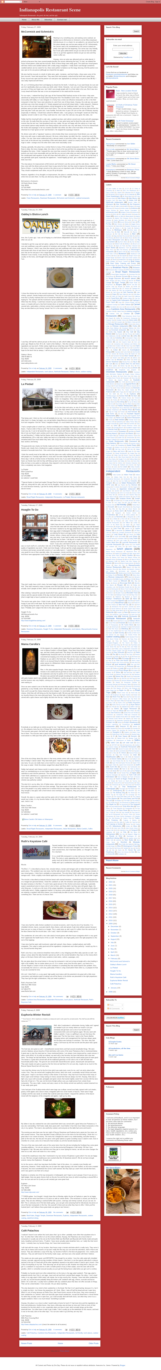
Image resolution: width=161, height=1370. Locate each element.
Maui (136, 567)
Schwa (120, 722)
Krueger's (118, 513)
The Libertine (112, 798)
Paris (117, 641)
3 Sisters (119, 192)
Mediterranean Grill (124, 573)
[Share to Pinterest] (78, 195)
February (114, 958)
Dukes (135, 376)
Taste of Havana (135, 777)
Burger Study (133, 282)
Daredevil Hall (117, 356)
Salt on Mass (130, 710)
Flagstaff (114, 407)
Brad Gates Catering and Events (123, 263)
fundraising (120, 421)
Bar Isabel (127, 228)
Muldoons (118, 597)
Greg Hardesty (111, 443)
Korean (129, 511)
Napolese (121, 601)
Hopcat (110, 463)
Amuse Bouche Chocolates (128, 210)
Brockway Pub (133, 274)
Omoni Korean (135, 628)
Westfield (124, 842)
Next (133, 604)
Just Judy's (117, 502)
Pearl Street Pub (111, 646)
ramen (110, 676)
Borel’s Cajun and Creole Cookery (127, 257)
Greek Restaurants (116, 441)
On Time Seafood (113, 630)
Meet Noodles (136, 573)
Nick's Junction (129, 606)
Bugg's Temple (40, 1215)
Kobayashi (109, 511)
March (113, 955)
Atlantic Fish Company (121, 218)
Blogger (122, 1365)
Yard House (117, 848)
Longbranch (109, 540)
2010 (111, 920)
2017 (111, 898)
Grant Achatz (130, 437)
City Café (129, 332)
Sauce (135, 718)
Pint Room (135, 656)
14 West (117, 190)
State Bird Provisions (122, 755)
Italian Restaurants (69, 829)
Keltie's (135, 502)
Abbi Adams (122, 198)
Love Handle (136, 544)
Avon (115, 222)
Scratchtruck (126, 724)
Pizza (116, 658)
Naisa (135, 599)
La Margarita (129, 516)
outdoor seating (86, 371)
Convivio (109, 342)
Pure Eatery (134, 670)
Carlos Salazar (125, 304)
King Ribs (112, 509)
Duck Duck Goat (125, 376)
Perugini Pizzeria (133, 650)
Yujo (107, 850)
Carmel (136, 304)
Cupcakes (118, 352)
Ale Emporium (135, 204)
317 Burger (136, 192)
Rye (118, 706)
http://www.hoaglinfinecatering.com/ (33, 620)
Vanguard (134, 830)
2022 (111, 882)
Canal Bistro (115, 298)
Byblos (128, 286)
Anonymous (110, 144)
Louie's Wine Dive (112, 542)
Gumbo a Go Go (120, 447)
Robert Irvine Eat (122, 692)
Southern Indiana (113, 747)
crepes (137, 346)
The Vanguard (135, 804)
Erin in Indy (110, 149)
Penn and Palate (132, 646)
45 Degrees (120, 194)
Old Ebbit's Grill (125, 627)
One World (137, 630)
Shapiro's (127, 732)
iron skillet (131, 144)
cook (117, 342)
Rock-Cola (134, 692)
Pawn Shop (117, 645)
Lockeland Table (122, 538)
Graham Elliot (112, 435)
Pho (114, 654)
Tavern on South (123, 781)
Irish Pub (115, 481)
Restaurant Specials (112, 684)
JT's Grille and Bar (127, 500)
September (115, 936)
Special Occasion (123, 749)
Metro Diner (136, 575)
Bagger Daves (135, 224)
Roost (125, 697)
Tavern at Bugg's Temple (124, 779)
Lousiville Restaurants (114, 544)
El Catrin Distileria (119, 386)
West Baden (128, 840)
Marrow (116, 563)
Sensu (120, 728)
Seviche (130, 730)
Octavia (130, 622)
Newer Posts (26, 1343)
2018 (111, 895)
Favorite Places (112, 398)
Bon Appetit (123, 255)
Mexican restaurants (78, 497)
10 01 (127, 188)
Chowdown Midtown (128, 328)
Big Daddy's (130, 240)
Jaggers (135, 487)
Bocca (115, 255)
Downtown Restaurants (48, 198)
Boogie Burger (110, 257)
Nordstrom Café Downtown (120, 614)
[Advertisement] (118, 1069)
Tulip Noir (135, 822)
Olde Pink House (113, 628)
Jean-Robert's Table (128, 491)
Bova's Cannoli (122, 261)
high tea (113, 457)
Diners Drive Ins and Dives (130, 364)
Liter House (129, 534)
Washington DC (132, 836)
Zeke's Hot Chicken (123, 852)
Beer (134, 234)
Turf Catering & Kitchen (114, 824)
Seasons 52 (124, 726)
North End (134, 614)
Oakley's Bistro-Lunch (34, 214)
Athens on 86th (118, 216)
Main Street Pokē (113, 555)
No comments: (58, 996)
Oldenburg (124, 629)
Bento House (128, 238)
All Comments (114, 1008)
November (115, 930)
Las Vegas (126, 524)
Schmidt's (135, 720)
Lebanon (128, 530)
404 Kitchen (111, 194)
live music (115, 536)
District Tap (123, 366)
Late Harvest (127, 526)
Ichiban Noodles (135, 467)
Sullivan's (135, 759)
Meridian (120, 575)
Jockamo (120, 494)
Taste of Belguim (122, 777)
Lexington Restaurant (125, 532)
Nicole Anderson (116, 608)
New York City (124, 605)
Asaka (136, 214)
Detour (128, 359)
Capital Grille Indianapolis (120, 300)
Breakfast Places (120, 267)
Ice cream (123, 467)
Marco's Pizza (136, 559)
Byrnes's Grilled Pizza (112, 288)
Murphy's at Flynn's (131, 597)
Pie (121, 656)
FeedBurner (127, 57)
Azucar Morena (124, 222)
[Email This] (69, 195)
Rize (131, 690)
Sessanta (122, 730)
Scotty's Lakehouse (112, 724)
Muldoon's (109, 597)
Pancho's (124, 639)
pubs (122, 668)
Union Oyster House (132, 828)
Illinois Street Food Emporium (117, 469)
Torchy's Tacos (127, 814)
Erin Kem (137, 392)
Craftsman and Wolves (130, 344)
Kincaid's (111, 507)
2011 (111, 917)
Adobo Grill (133, 200)
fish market (111, 405)
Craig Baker (109, 346)
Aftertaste (109, 204)
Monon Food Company (127, 589)
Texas (130, 784)
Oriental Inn (112, 634)
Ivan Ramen (121, 485)
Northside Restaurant (61, 371)
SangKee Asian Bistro (122, 716)
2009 (111, 924)
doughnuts (109, 370)
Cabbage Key (136, 288)
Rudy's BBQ (120, 700)
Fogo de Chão (113, 411)
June (113, 946)
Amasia (116, 208)
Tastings (110, 779)
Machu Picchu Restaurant (114, 551)
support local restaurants (126, 765)
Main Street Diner (135, 553)
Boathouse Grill (135, 253)
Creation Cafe (119, 346)
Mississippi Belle (126, 583)
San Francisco (116, 712)
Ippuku (108, 481)
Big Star (132, 242)
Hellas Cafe (117, 455)
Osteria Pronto (132, 634)
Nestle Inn (137, 602)
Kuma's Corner (131, 513)
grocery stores (135, 443)
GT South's (111, 445)
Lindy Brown (118, 534)
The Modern (118, 800)
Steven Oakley (116, 759)
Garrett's (131, 423)
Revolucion (120, 686)
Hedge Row (133, 453)
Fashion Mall (123, 396)
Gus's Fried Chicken (134, 447)
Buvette (120, 286)
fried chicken (119, 420)
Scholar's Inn (110, 722)
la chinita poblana (129, 514)
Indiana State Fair (120, 477)
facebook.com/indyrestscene (116, 74)
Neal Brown (119, 603)
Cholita (134, 326)
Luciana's (111, 546)
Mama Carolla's (30, 644)
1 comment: (57, 195)
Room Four (116, 697)
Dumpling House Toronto (113, 378)
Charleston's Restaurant (130, 318)
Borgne (108, 259)
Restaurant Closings (130, 682)
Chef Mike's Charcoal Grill (132, 322)
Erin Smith (112, 394)
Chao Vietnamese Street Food (131, 316)
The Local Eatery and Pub (129, 798)
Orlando (122, 634)
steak (135, 755)
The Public (127, 800)
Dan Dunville (136, 352)
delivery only (110, 359)
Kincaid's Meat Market (123, 507)
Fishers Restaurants (125, 406)
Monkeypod (114, 589)
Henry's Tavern (128, 455)
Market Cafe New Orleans (129, 561)
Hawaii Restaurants (121, 453)
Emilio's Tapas (119, 392)
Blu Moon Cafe (121, 251)
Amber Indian (125, 208)
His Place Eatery (111, 459)
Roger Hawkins (126, 695)
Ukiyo (135, 826)
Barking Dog (110, 232)
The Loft (109, 800)
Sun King (129, 761)
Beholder (108, 236)
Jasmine (116, 491)
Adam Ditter (122, 200)
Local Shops (133, 536)
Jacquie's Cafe (126, 487)
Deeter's (115, 358)
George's (108, 427)
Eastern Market (123, 380)
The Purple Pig (112, 802)
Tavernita (108, 783)
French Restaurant (133, 418)
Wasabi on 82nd (115, 836)
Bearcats (126, 234)
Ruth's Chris (122, 702)
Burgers (119, 284)
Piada (116, 656)
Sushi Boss (123, 767)
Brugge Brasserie (115, 278)
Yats (131, 848)
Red (118, 678)
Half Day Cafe (119, 449)
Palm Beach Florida (112, 639)
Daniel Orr (134, 354)
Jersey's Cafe (136, 493)
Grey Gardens (124, 443)
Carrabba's (113, 307)
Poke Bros (135, 662)
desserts (120, 360)
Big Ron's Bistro (122, 242)
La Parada (133, 518)
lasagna (118, 526)
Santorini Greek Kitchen (115, 718)
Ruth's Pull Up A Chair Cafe (120, 704)
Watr (124, 838)
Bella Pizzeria (123, 236)
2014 (111, 908)
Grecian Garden (124, 439)
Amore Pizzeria (111, 210)
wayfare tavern (133, 838)
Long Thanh (133, 538)
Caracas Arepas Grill (131, 302)
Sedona (135, 726)
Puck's (136, 668)
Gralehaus (122, 435)
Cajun (114, 294)
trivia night (119, 822)
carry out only (130, 307)
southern (137, 745)
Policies (108, 664)
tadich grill (130, 771)
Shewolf (127, 734)
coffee (135, 336)
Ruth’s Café (111, 702)
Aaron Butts (111, 198)
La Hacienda (118, 517)
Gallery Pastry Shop (132, 421)
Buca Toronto (122, 280)
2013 (111, 911)
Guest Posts (131, 445)
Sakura (121, 710)
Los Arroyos (133, 540)
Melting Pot (111, 575)
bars (118, 232)
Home (24, 20)
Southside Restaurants (129, 747)
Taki (118, 773)
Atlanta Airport (129, 216)
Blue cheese (131, 251)
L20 (120, 514)
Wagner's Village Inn (134, 834)
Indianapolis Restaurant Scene (50, 9)
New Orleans (112, 604)
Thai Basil (137, 784)
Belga (115, 236)
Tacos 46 (121, 771)
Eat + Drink (122, 382)
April (112, 952)
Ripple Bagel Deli (111, 690)
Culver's (124, 350)
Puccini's (128, 668)
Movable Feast (120, 593)
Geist (115, 425)
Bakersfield (119, 226)
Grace (138, 433)
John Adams (110, 498)
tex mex (123, 784)
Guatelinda (121, 445)
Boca (109, 255)
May (112, 949)
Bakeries (110, 226)
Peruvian (108, 652)
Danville (108, 356)
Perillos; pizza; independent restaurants (126, 648)
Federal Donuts (126, 398)
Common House (123, 340)
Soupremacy (128, 745)
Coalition (137, 334)
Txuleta (138, 824)
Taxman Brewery (129, 783)
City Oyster (119, 334)
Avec (135, 220)
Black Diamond (132, 246)
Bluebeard (122, 254)
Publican (115, 668)
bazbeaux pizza (133, 170)
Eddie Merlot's (110, 384)
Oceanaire (121, 623)
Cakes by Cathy (116, 296)
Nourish (115, 620)
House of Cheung (111, 465)
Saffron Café (134, 706)
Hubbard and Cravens (127, 465)
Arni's (114, 214)
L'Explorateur (110, 515)
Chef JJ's (108, 322)
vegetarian (109, 832)
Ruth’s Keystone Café (34, 841)
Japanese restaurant (127, 489)
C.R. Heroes (125, 288)
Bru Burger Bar (135, 276)
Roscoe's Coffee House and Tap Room (124, 699)
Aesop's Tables (132, 202)
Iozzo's (135, 479)
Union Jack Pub (118, 828)
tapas (134, 773)
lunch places (49, 371)
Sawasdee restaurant (123, 720)
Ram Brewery (136, 674)
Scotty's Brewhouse (131, 722)
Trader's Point (127, 818)
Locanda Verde (110, 538)
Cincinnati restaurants (118, 330)
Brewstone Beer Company (116, 269)
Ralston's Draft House (122, 674)
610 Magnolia (130, 194)
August (113, 939)
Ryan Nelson (135, 705)
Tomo (117, 812)
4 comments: (58, 494)
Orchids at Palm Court (133, 632)
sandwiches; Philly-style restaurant (126, 714)
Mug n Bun (134, 595)
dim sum (109, 364)
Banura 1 (118, 228)
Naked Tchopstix (111, 600)
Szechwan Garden (112, 769)
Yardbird (125, 848)
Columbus (118, 338)
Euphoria (66, 1215)
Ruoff (127, 700)
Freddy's (110, 417)
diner (116, 364)
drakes (115, 376)
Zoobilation (121, 854)
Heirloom (108, 455)
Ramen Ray (120, 676)
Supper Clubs (112, 765)
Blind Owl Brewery (122, 249)
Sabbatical (125, 706)
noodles (119, 612)
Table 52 (124, 769)
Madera (117, 553)
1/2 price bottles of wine (114, 188)
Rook (108, 697)
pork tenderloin (120, 664)
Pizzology (125, 658)
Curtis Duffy (126, 352)
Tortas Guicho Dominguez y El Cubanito (128, 816)
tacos (114, 771)
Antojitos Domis (125, 212)
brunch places (130, 278)
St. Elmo (113, 753)
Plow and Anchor (122, 660)
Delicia (122, 358)
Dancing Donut (123, 354)
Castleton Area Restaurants (36, 1000)
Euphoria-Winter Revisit (35, 1014)
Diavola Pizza (126, 362)
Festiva (115, 400)
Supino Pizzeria (125, 763)
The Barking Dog (119, 793)
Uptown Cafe (110, 830)
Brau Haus (131, 265)
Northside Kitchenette (129, 616)
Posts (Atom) (64, 1351)
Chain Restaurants (33, 198)
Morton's (110, 593)
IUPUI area (110, 485)
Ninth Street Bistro (117, 610)
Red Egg (132, 678)
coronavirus (117, 344)
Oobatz (110, 632)
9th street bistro (133, 149)
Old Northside (136, 627)
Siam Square (123, 736)
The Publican (136, 800)
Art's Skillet (122, 214)
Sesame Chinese (111, 730)
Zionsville (111, 854)
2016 (111, 901)
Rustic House (136, 700)
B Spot (133, 222)
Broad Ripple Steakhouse (118, 274)
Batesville (126, 232)
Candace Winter (127, 298)
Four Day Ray (123, 415)
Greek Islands (136, 439)
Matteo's (129, 567)
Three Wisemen (117, 808)
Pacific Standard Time (131, 637)
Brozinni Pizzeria (122, 276)
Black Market (111, 248)
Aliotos (132, 206)
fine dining (120, 402)
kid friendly (79, 1333)
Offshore (137, 622)
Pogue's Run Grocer (118, 662)
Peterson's (130, 652)
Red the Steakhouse (127, 680)
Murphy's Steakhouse (114, 599)
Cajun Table (122, 294)
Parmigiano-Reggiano (112, 643)
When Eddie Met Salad (125, 844)
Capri (120, 302)
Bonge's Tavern (133, 255)
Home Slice (136, 461)
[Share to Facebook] (76, 195)
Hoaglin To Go (29, 509)
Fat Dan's (134, 396)
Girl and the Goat (111, 431)
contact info (134, 340)
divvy (132, 366)
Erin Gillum (129, 392)
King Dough (136, 507)
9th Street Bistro (127, 196)
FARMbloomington (111, 396)
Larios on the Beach (112, 524)
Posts (111, 1005)
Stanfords (109, 755)
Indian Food (128, 475)
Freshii (110, 419)
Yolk (136, 848)
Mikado (138, 579)
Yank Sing (109, 848)
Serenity (135, 728)
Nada (127, 599)
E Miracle (109, 380)
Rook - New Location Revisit (126, 91)
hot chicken (119, 463)
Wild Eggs (137, 844)
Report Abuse (112, 860)
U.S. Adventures (115, 826)
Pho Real (121, 654)
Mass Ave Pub (119, 565)
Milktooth (124, 581)
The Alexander (129, 790)
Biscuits (110, 246)
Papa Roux (133, 639)
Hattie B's (131, 451)
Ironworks (134, 481)
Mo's (128, 585)
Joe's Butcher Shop (132, 494)
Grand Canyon (110, 437)
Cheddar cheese (121, 320)
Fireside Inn (109, 404)
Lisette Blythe (111, 164)
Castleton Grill (110, 311)
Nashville (130, 600)
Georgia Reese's (118, 427)
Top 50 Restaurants (114, 814)
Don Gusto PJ (117, 367)
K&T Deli (127, 502)
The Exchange (130, 794)
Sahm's (116, 708)
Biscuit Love (136, 244)
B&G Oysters (118, 224)
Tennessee (115, 784)
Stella (129, 757)
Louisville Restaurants (129, 542)
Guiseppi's (109, 447)
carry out (121, 307)
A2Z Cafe (137, 196)
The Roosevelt (123, 804)
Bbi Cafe (117, 234)
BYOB (135, 286)
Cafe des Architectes (125, 290)
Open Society (119, 633)
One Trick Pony (126, 630)
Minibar (108, 583)
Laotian (135, 522)
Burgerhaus (109, 284)
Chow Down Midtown (112, 328)
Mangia (120, 559)
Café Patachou (30, 1230)
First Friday (119, 404)
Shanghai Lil (117, 732)
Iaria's (115, 467)
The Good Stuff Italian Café (122, 796)
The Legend (136, 796)
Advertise (48, 20)
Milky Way (134, 581)
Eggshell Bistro (131, 384)
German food (112, 429)
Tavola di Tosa (118, 783)
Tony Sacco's (136, 812)
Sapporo (128, 718)
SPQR (130, 751)
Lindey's (108, 534)
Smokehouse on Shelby (123, 740)
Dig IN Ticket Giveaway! (125, 121)
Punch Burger (123, 670)
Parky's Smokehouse (130, 641)
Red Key (116, 680)
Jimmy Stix (111, 494)
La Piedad (27, 384)
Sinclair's (134, 736)
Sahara (108, 708)
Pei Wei (121, 646)
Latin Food (117, 528)
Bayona (135, 232)
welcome (118, 840)
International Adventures (113, 479)
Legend (114, 532)
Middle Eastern (119, 579)
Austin (129, 220)
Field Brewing (124, 400)
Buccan (131, 280)
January (114, 988)
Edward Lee (119, 384)
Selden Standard (111, 728)
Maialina (124, 553)
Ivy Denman (132, 485)
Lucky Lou (121, 546)
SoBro (90, 829)
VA (117, 830)
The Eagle (119, 794)
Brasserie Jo (121, 265)
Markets (109, 563)
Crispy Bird (121, 348)
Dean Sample (129, 356)
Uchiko (128, 826)
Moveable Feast (131, 593)
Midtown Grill (129, 579)
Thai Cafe (113, 786)
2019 (111, 891)
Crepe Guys (129, 346)
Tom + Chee (109, 812)
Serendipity (127, 728)
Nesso (130, 602)
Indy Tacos (133, 477)
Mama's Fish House (118, 557)
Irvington (109, 483)
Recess (111, 678)
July (112, 942)
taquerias (123, 775)
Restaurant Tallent (125, 684)
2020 (111, 888)
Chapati (110, 318)
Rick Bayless (117, 688)
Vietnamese (110, 834)
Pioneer (108, 658)
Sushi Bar (113, 767)
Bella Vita (132, 236)
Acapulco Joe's (110, 200)
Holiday (122, 461)
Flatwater (135, 407)
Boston (115, 259)
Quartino (108, 672)
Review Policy (110, 686)
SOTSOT (114, 745)
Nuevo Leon (123, 620)
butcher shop (110, 286)
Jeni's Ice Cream (124, 493)
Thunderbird (128, 808)
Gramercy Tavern (132, 435)
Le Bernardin (118, 530)
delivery (135, 358)
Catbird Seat (120, 311)
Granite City (120, 437)
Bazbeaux (109, 234)
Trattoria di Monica (129, 820)
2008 (111, 992)
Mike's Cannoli (113, 581)
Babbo (127, 224)
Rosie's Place (110, 700)
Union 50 (108, 828)
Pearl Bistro (134, 645)
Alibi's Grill (119, 206)
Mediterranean (111, 573)
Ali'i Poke (110, 206)
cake (129, 294)
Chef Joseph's (118, 322)
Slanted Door (121, 738)
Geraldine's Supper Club (133, 427)
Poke (127, 662)
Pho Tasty (130, 654)
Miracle (115, 583)
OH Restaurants (113, 625)
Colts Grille (109, 338)
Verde (117, 832)
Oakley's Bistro (75, 371)
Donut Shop (127, 367)
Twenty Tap (129, 824)
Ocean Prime (112, 622)
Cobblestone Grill (113, 336)
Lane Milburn (126, 522)
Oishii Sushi (115, 627)
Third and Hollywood (114, 806)
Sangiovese (109, 716)
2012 (111, 914)
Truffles (127, 822)
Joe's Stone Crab (111, 496)
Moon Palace (119, 591)
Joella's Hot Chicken (124, 496)
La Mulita (114, 518)
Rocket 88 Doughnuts (112, 695)
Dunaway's (126, 378)
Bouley (130, 259)
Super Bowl (115, 763)
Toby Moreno (134, 810)
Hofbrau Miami (133, 459)
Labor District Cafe (131, 520)
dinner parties (113, 366)
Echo (129, 382)
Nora (126, 612)
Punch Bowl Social (111, 670)
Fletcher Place (127, 410)
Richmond (128, 686)
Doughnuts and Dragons (127, 369)
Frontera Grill (110, 421)
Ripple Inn (122, 690)
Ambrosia (134, 208)
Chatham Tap (110, 320)
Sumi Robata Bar (118, 761)
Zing (138, 852)
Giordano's (123, 429)
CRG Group (112, 348)
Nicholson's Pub (117, 606)
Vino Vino (122, 834)
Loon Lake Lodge (121, 540)
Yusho (120, 850)
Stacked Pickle (133, 753)
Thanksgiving (117, 790)
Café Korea (116, 292)
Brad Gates (30, 1215)
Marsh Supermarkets (127, 563)
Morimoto (128, 591)
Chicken (130, 324)
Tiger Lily (113, 810)
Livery (123, 536)
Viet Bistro (133, 832)
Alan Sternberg (121, 204)
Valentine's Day (124, 830)
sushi (138, 765)
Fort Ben (120, 413)
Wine (119, 846)
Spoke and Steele (121, 751)
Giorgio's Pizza (133, 429)
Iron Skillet (124, 481)
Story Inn (127, 759)
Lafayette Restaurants (112, 522)
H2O (110, 449)
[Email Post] (65, 195)
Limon (136, 532)
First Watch (128, 404)
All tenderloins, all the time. (120, 1048)
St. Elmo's (122, 753)
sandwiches (109, 714)
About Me (35, 20)
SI (114, 736)
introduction (127, 479)
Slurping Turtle (133, 738)
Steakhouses (111, 757)
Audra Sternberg (119, 220)
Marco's (127, 559)
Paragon (108, 641)
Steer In (122, 757)
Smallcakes (109, 740)
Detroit (135, 359)
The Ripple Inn (111, 804)
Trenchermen (110, 822)
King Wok (122, 509)
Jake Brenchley (111, 489)
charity (118, 318)
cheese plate (133, 320)
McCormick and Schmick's (37, 31)
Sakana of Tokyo (111, 710)
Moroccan (137, 591)
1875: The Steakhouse (129, 190)
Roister (135, 695)
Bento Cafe (119, 238)
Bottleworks (122, 259)
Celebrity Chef (114, 313)
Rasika (129, 676)
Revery (135, 684)
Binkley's (127, 244)
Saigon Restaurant (130, 708)
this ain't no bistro (116, 1055)
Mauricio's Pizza (111, 569)
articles (129, 214)
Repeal (118, 682)
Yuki (113, 850)
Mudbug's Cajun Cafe (122, 595)
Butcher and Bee (132, 284)
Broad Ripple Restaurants (35, 497)
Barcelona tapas (132, 230)
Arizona (108, 214)
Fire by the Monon (132, 402)
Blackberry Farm (124, 247)
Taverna (134, 781)
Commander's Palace (131, 338)
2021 (111, 885)
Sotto (121, 745)
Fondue (122, 411)
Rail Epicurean (128, 672)
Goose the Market (126, 433)
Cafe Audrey (112, 290)
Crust (128, 348)
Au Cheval (134, 218)
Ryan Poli (111, 706)
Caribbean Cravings (112, 304)
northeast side (111, 616)
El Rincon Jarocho (131, 386)
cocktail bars (125, 336)
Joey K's (135, 496)
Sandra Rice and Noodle (131, 712)
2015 (111, 904)
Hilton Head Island (123, 457)
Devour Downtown (112, 362)
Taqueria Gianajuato (112, 775)
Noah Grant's (134, 610)
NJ (126, 610)
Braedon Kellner (110, 265)
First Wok (137, 404)
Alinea (126, 206)
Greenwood (133, 441)
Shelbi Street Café (117, 734)
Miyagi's (120, 585)
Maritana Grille (113, 561)
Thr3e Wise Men (128, 806)
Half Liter (130, 449)
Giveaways (122, 431)
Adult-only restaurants (114, 202)
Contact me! (62, 20)
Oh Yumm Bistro (127, 625)
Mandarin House (111, 559)
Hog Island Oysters (112, 461)
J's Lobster (116, 487)
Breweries (136, 268)
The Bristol (131, 792)
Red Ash (124, 678)
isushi (117, 483)
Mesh (128, 575)
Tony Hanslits (125, 812)
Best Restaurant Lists (116, 240)
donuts (135, 368)
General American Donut (129, 425)
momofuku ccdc (111, 587)
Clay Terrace (128, 334)
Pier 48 (127, 656)
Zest (132, 852)
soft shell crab (127, 743)
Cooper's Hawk (126, 342)
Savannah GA (110, 720)
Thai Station (131, 788)
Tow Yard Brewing (114, 818)
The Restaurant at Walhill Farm (129, 802)
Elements (128, 388)
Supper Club (136, 763)
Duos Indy (135, 378)
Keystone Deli (110, 505)
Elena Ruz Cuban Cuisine (126, 390)
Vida (124, 832)
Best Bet (137, 238)
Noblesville (110, 612)
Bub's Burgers (110, 280)
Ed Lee (136, 382)
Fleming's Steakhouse (112, 409)
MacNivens (109, 553)
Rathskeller (136, 676)
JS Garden (117, 500)
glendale (131, 431)
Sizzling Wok (110, 738)
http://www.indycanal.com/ (30, 1192)
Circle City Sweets (115, 332)
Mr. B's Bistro (110, 595)
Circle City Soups (135, 330)
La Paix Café (123, 518)
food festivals (132, 412)
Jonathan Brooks (125, 498)
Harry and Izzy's (119, 451)
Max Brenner (122, 569)
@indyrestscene (119, 76)
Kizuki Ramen (132, 509)
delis (128, 358)
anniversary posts (112, 212)
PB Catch (125, 645)
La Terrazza (117, 520)
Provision (130, 666)
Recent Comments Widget (133, 177)
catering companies (133, 311)
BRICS (128, 269)
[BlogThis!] (72, 195)
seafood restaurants (83, 198)
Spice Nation (109, 751)
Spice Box (135, 749)
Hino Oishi (135, 457)
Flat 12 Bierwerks (125, 407)
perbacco (108, 648)
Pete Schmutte (119, 652)
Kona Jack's (119, 511)
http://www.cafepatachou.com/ (31, 1324)
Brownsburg (109, 276)
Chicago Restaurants (116, 324)
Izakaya (108, 487)
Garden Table (123, 423)
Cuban (115, 350)
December (115, 926)
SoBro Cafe (115, 743)
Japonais (108, 491)
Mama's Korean (132, 557)
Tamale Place (125, 773)
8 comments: (58, 825)
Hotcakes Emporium (132, 463)
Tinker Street (122, 810)
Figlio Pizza (134, 400)
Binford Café (118, 244)
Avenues (108, 222)
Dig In (135, 362)
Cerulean (127, 313)
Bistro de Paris (120, 246)
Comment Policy (111, 340)
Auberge (108, 220)
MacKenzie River (131, 551)
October (114, 933)
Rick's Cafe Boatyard (130, 688)
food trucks (110, 414)
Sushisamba (133, 767)
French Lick (120, 418)
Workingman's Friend (130, 846)
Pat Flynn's (126, 643)
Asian (108, 216)
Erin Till (122, 394)
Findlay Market (110, 402)
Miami (130, 577)
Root (130, 697)
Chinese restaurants (120, 326)
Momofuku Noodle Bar (125, 587)
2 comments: (58, 368)
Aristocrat (135, 212)
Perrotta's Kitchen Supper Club (115, 650)
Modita (135, 585)
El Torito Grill (119, 388)
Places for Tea (136, 658)
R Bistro (117, 672)
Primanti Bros (120, 666)
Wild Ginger (111, 846)
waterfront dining (32, 1218)
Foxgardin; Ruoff (135, 415)
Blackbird (134, 247)
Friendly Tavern (133, 419)
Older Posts (94, 1343)
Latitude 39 (128, 528)
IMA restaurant (133, 469)
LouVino (127, 544)
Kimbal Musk (136, 505)
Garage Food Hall (111, 423)
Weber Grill (109, 840)
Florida (137, 410)
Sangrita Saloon (135, 716)
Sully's (108, 761)
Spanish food (110, 749)
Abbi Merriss (133, 198)
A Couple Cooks (115, 1042)
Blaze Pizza (109, 249)
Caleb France (128, 296)
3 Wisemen (127, 192)
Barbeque (118, 230)
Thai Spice (122, 788)
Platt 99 (110, 660)
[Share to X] (74, 195)
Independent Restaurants (35, 371)
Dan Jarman (112, 354)
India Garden (117, 474)
